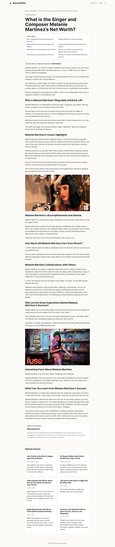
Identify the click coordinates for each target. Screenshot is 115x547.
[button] (57, 193)
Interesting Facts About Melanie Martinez (40, 54)
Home (27, 11)
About (101, 3)
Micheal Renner (31, 14)
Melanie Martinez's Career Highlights (70, 39)
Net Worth (94, 3)
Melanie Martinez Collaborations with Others (41, 49)
